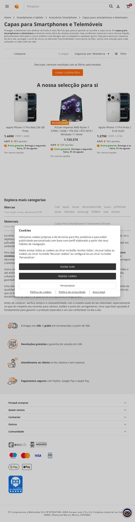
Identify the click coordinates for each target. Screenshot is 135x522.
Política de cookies (41, 292)
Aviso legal (99, 292)
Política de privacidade (72, 292)
